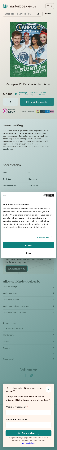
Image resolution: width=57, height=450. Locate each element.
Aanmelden (28, 433)
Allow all (28, 245)
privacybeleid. (28, 443)
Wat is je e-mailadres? (18, 419)
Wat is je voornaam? (17, 406)
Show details (43, 237)
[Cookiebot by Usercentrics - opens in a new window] (42, 195)
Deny (28, 253)
